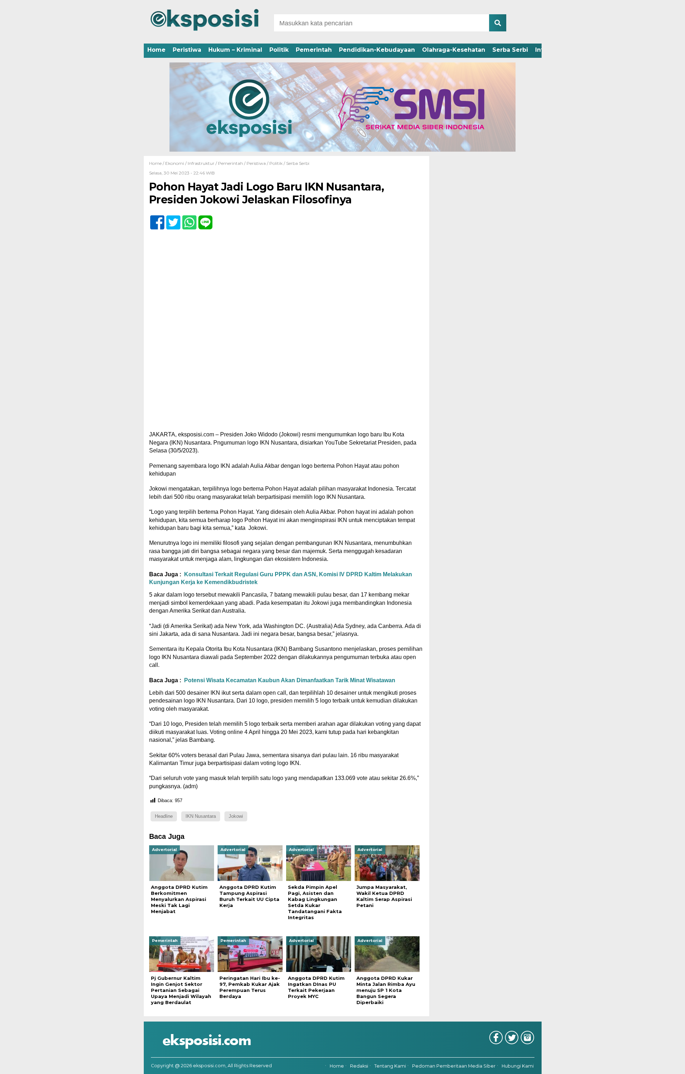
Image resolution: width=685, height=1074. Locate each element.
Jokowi (236, 816)
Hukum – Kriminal (235, 49)
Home (156, 49)
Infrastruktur (201, 163)
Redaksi (359, 1066)
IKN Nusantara (201, 816)
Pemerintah (314, 49)
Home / (157, 163)
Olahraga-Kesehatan (453, 49)
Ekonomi (174, 163)
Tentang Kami (390, 1066)
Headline (164, 816)
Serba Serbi (510, 49)
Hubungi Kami (518, 1066)
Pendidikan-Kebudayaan (377, 49)
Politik (279, 49)
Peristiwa (187, 49)
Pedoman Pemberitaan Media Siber (454, 1066)
